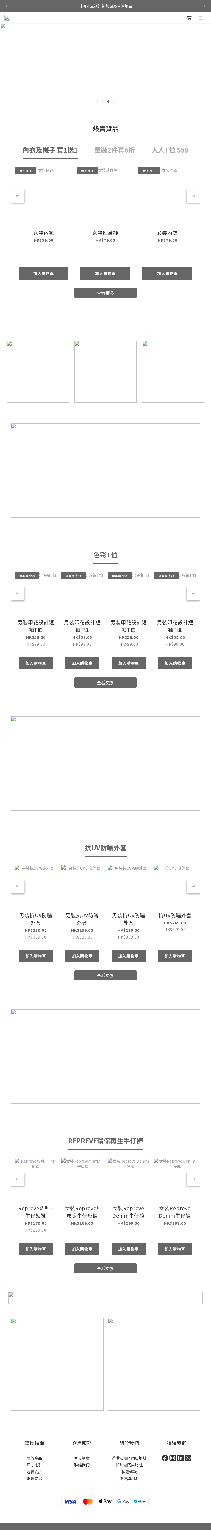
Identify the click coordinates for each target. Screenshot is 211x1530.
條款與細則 (129, 1478)
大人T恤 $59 (169, 149)
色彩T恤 (105, 554)
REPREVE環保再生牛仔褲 (105, 1140)
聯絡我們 (82, 1465)
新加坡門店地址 (129, 1465)
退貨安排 (34, 1478)
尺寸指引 (34, 1465)
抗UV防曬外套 (106, 847)
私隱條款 (129, 1471)
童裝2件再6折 (114, 149)
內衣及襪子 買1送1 (50, 149)
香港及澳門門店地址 (129, 1458)
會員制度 (82, 1458)
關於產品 (34, 1458)
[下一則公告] (204, 6)
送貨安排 (34, 1471)
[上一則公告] (6, 6)
